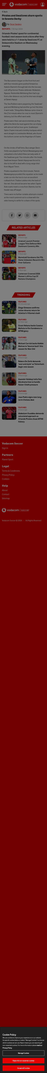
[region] (23, 1050)
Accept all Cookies (23, 1068)
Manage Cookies (23, 1053)
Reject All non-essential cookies (23, 1061)
